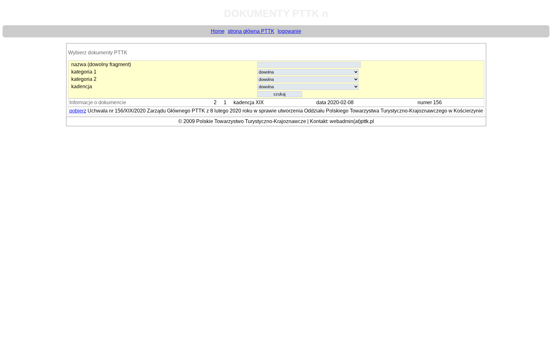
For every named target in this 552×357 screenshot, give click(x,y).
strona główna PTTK (251, 31)
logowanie (289, 31)
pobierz (77, 110)
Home (218, 31)
